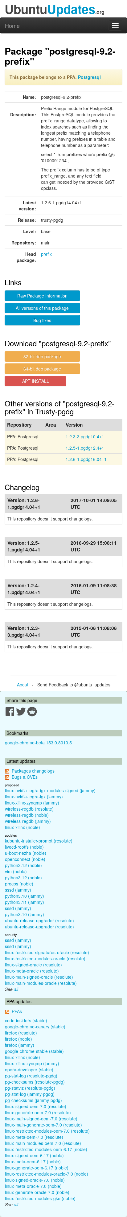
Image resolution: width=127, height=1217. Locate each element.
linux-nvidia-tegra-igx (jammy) (34, 796)
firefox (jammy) (19, 1045)
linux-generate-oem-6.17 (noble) (36, 1168)
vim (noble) (16, 871)
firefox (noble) (18, 1039)
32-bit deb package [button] (42, 356)
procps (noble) (19, 884)
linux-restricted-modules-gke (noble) (40, 1198)
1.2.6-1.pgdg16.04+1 (86, 459)
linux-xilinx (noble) (22, 827)
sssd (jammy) (18, 890)
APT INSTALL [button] (35, 381)
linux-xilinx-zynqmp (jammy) (32, 803)
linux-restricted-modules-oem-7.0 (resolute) (47, 1131)
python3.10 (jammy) (24, 896)
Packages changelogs (33, 771)
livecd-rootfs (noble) (24, 847)
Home (12, 25)
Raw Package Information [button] (42, 296)
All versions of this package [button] (42, 308)
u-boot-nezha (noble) (25, 853)
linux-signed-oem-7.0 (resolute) (35, 1106)
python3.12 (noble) (23, 865)
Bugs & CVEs (25, 777)
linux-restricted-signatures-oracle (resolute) (47, 952)
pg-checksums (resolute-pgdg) (35, 1082)
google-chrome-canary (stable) (35, 1026)
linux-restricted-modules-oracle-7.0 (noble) (46, 1174)
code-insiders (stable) (26, 1020)
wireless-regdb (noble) (27, 815)
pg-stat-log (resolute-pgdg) (31, 1076)
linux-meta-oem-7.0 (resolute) (34, 1137)
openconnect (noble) (25, 859)
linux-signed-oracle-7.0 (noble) (35, 1180)
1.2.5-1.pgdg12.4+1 (85, 448)
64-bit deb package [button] (42, 369)
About (22, 684)
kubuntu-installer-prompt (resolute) (38, 841)
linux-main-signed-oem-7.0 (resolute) (41, 1118)
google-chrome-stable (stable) (34, 1051)
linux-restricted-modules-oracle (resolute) (45, 958)
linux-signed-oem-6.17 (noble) (34, 1155)
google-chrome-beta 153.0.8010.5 (38, 742)
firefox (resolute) (21, 1033)
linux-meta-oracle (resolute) (32, 971)
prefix (46, 254)
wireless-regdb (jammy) (28, 821)
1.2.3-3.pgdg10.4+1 (85, 436)
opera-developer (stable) (29, 1069)
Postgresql (89, 77)
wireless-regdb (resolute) (29, 809)
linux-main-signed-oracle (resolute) (39, 977)
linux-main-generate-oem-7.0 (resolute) (43, 1125)
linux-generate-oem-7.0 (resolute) (38, 1112)
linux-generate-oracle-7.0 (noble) (37, 1192)
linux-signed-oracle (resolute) (33, 965)
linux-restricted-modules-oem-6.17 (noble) (46, 1149)
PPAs (17, 1011)
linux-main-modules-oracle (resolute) (41, 983)
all (16, 989)
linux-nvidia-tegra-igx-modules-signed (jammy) (50, 790)
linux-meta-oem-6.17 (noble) (33, 1161)
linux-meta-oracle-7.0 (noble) (33, 1186)
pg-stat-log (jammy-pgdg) (30, 1094)
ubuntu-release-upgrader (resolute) (39, 920)
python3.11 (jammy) (24, 902)
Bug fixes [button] (42, 320)
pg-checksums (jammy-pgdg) (33, 1100)
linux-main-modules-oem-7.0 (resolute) (43, 1143)
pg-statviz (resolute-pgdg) (30, 1088)
